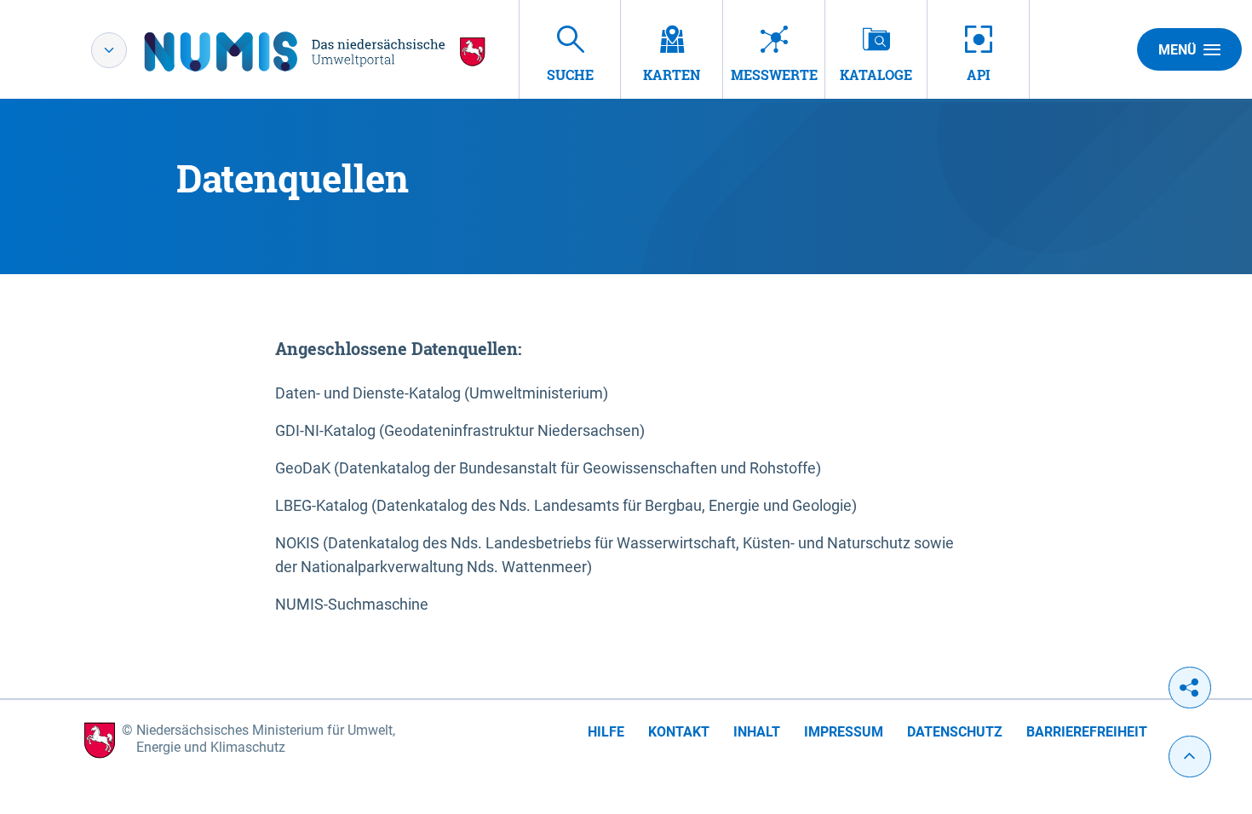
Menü (1177, 50)
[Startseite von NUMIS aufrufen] (315, 51)
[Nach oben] (1190, 756)
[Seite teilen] (1190, 687)
